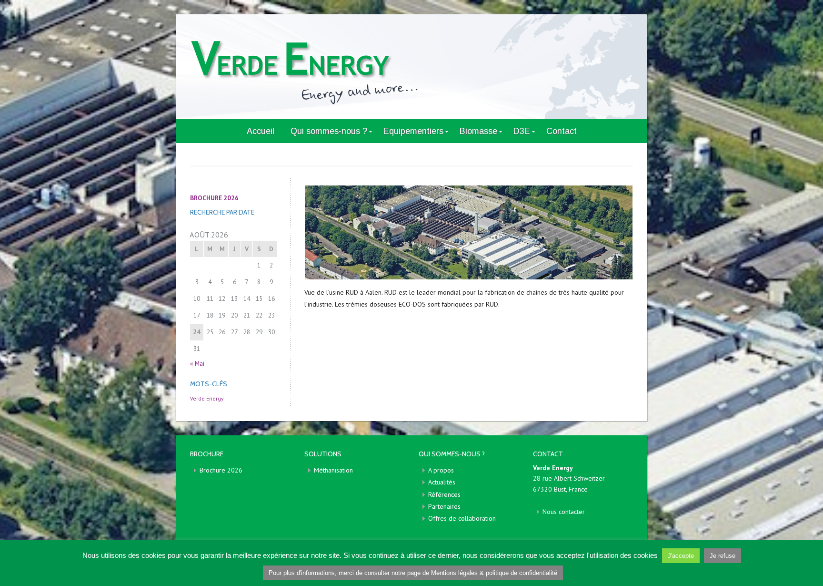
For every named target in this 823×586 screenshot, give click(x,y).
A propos (441, 470)
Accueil (260, 131)
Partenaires (444, 506)
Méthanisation (333, 470)
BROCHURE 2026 (214, 198)
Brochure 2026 (221, 470)
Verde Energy (206, 398)
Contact (561, 131)
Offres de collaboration (462, 518)
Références (444, 494)
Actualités (441, 482)
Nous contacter (563, 511)
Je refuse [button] (722, 555)
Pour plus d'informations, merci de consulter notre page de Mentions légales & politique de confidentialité (413, 572)
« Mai (197, 363)
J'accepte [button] (681, 555)
